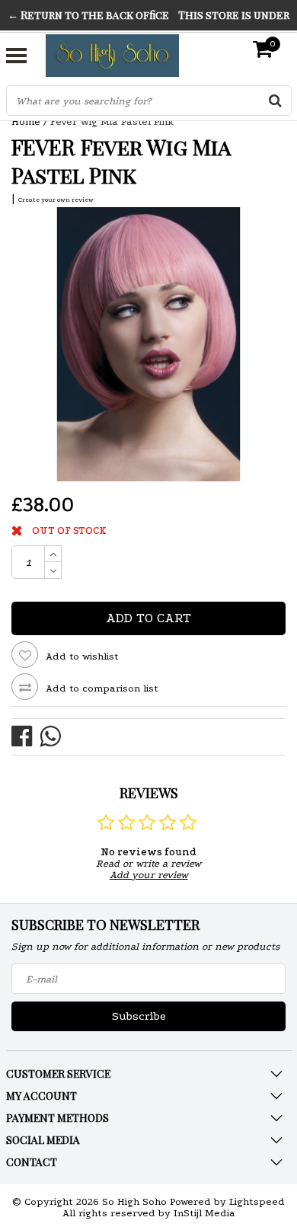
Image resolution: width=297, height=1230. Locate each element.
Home (25, 121)
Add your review (149, 874)
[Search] (275, 100)
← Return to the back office (88, 15)
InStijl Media (204, 1213)
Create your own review (56, 199)
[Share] (25, 735)
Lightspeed (257, 1201)
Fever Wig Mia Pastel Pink (112, 121)
